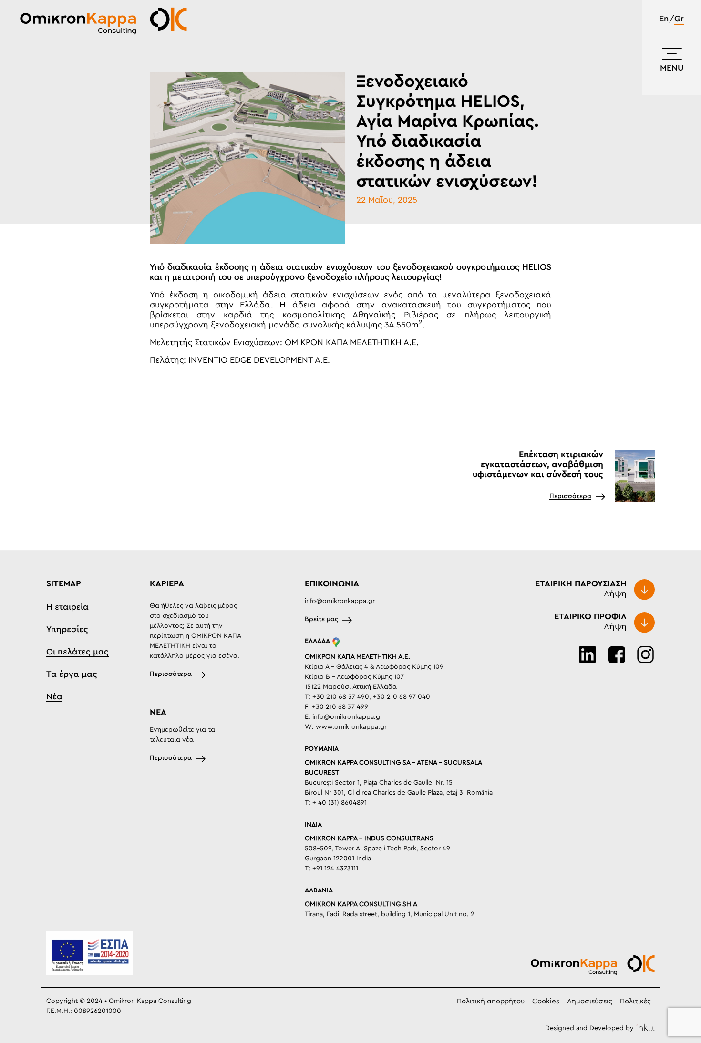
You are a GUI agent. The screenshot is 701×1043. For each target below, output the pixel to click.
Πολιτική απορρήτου (491, 1001)
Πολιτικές (635, 1001)
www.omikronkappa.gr (351, 727)
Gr (679, 19)
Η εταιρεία (67, 607)
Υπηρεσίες (67, 629)
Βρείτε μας (321, 619)
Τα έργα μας (71, 674)
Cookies (545, 1001)
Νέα (54, 697)
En (664, 19)
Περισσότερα (570, 496)
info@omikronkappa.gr (340, 601)
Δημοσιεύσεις (589, 1001)
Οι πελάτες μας (77, 652)
